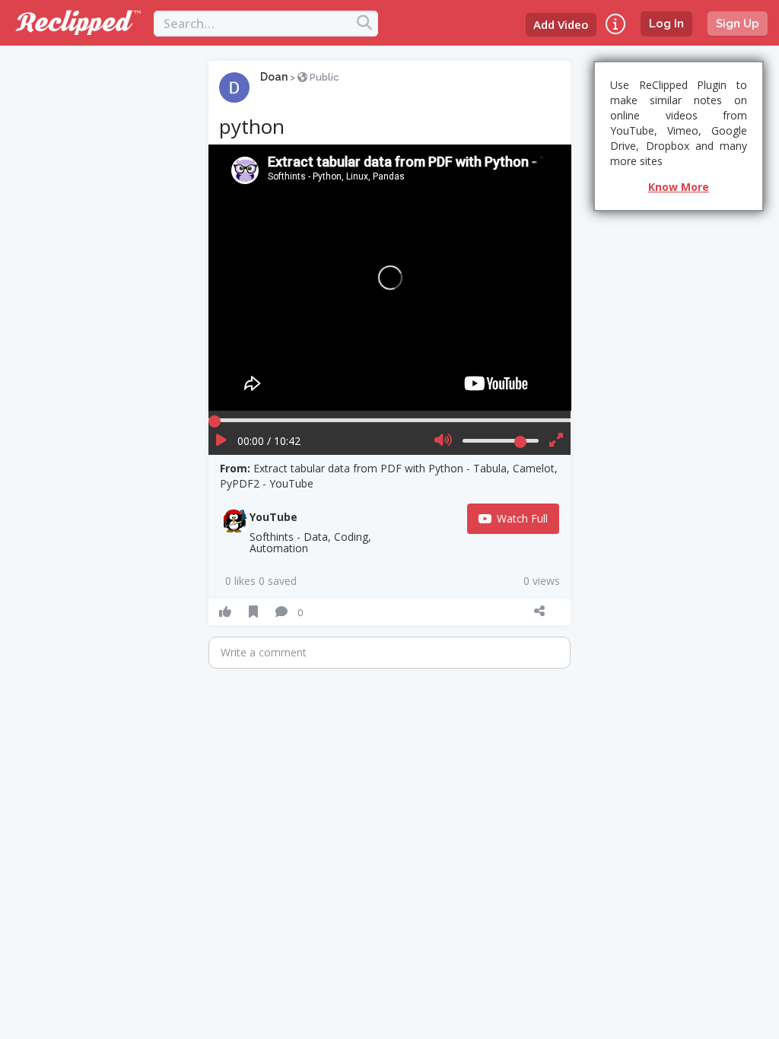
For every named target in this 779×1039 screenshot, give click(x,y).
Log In (666, 23)
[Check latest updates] (615, 24)
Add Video (561, 24)
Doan (274, 77)
